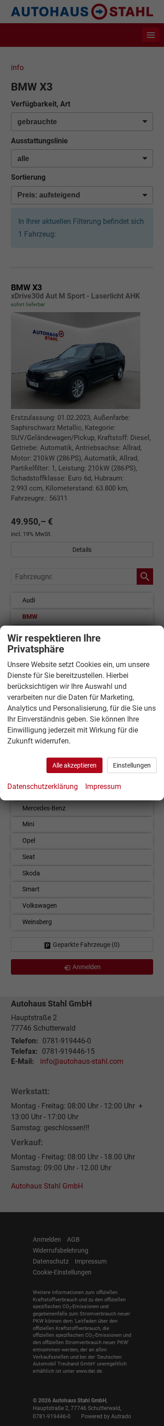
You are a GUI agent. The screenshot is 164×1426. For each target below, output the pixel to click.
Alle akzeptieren (74, 765)
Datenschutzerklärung (42, 786)
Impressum (103, 786)
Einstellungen (132, 765)
